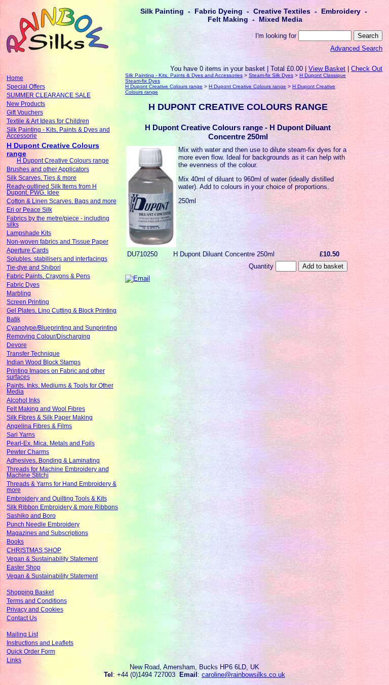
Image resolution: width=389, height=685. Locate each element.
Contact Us (22, 618)
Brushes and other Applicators (48, 169)
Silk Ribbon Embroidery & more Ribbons (62, 507)
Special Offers (26, 87)
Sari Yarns (21, 435)
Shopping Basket (30, 592)
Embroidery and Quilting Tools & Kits (57, 499)
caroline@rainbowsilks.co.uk (243, 674)
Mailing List (22, 634)
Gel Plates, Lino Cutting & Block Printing (61, 311)
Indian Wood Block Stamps (44, 362)
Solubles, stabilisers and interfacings (57, 259)
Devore (17, 345)
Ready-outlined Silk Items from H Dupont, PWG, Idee (52, 189)
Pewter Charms (28, 452)
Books (15, 542)
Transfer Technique (33, 354)
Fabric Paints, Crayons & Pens (48, 276)
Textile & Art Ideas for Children (48, 121)
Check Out (366, 68)
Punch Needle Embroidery (43, 524)
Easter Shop (24, 567)
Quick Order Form (31, 652)
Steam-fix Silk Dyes (271, 75)
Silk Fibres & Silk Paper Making (50, 417)
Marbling (19, 293)
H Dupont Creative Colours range (63, 161)
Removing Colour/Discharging (48, 336)
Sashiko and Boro (31, 516)
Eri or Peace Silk (29, 210)
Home (15, 78)
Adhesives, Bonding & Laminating (53, 461)
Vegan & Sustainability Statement (52, 559)
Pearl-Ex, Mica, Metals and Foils (51, 443)
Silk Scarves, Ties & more (41, 178)
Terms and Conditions (37, 601)
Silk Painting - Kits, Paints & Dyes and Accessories (184, 75)
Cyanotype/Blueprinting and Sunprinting (62, 328)
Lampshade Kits (29, 233)
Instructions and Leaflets (40, 643)
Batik (13, 319)
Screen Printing (28, 302)
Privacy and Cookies (35, 609)
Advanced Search (356, 48)
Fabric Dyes (23, 285)
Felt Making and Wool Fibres (46, 409)
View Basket (326, 68)
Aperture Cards (28, 250)
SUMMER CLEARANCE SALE (49, 95)
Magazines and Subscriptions (47, 533)
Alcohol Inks (23, 400)
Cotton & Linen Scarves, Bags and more (61, 201)
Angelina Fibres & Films (39, 426)
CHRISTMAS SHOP (34, 550)
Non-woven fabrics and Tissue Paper (57, 242)
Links (14, 660)
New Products (26, 104)
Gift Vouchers (25, 112)
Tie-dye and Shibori (34, 267)
